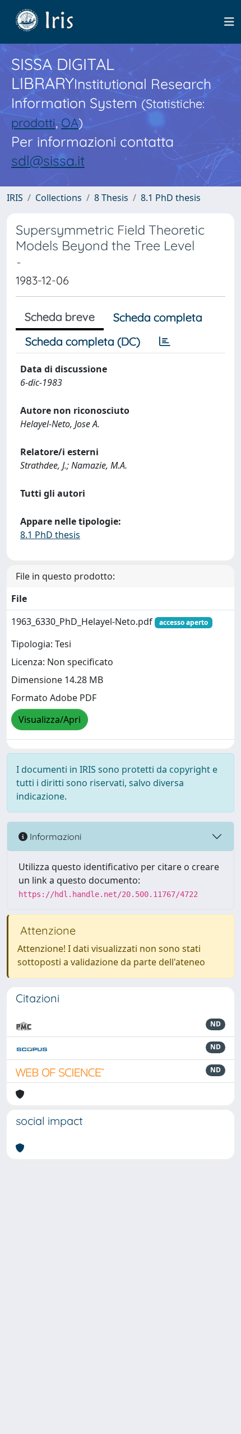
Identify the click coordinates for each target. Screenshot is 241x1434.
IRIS (15, 197)
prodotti (33, 122)
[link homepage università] (53, 22)
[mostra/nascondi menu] (229, 21)
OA (69, 122)
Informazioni (54, 836)
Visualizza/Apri (49, 719)
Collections (58, 197)
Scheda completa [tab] (157, 317)
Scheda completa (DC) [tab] (82, 341)
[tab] (165, 341)
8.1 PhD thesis (171, 197)
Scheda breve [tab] (60, 317)
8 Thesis (111, 197)
